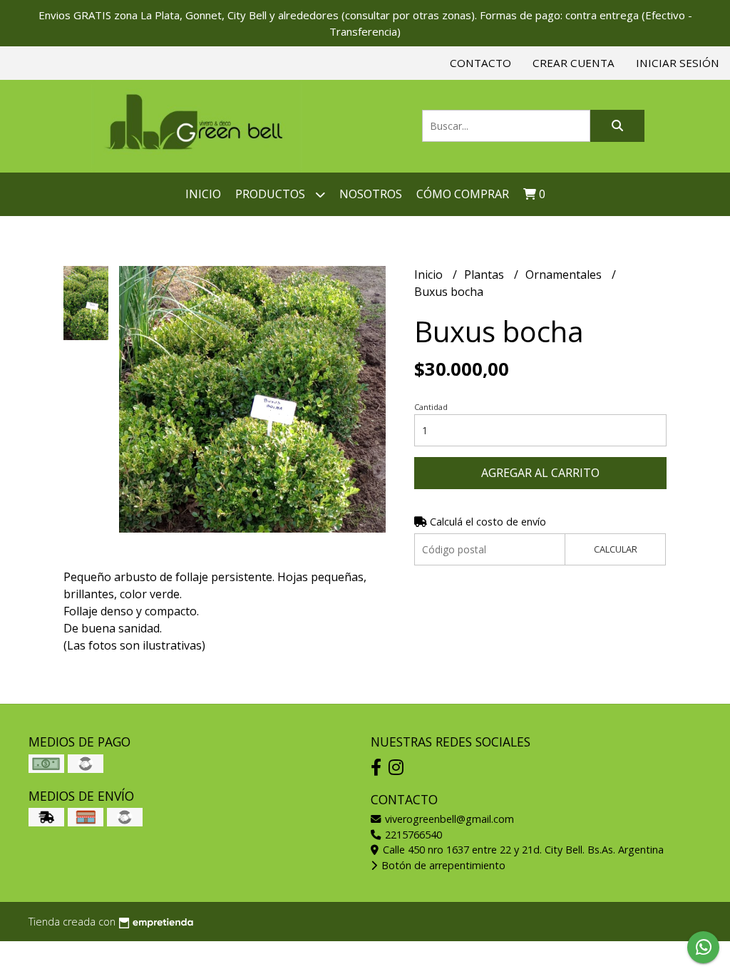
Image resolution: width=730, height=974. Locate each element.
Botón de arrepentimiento (442, 865)
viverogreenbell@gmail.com (448, 819)
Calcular (615, 549)
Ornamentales (565, 274)
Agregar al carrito (540, 473)
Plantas (485, 274)
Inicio (203, 194)
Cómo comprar (462, 194)
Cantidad (431, 406)
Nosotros (370, 194)
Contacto (480, 63)
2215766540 (412, 834)
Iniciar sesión (677, 63)
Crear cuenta (574, 63)
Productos (271, 194)
